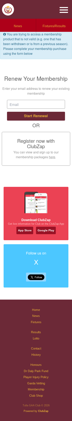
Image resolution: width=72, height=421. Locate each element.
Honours (36, 364)
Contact (36, 348)
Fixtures (36, 322)
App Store (25, 230)
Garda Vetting (36, 383)
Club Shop (36, 395)
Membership (36, 389)
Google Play (46, 230)
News (18, 26)
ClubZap (43, 411)
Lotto (36, 338)
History (36, 354)
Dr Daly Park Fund (36, 371)
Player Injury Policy (36, 377)
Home (36, 309)
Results (36, 332)
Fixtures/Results (54, 26)
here (52, 157)
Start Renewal (36, 115)
